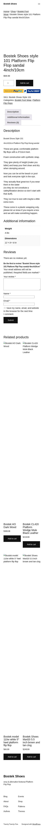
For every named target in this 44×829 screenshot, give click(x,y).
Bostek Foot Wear (23, 100)
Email (7, 301)
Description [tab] (13, 112)
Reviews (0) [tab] (13, 122)
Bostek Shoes (10, 4)
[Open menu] (39, 3)
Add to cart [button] (12, 539)
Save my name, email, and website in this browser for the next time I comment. (21, 311)
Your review (10, 277)
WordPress (36, 824)
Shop (13, 11)
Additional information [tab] (18, 117)
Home (6, 11)
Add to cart (24, 83)
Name (7, 293)
